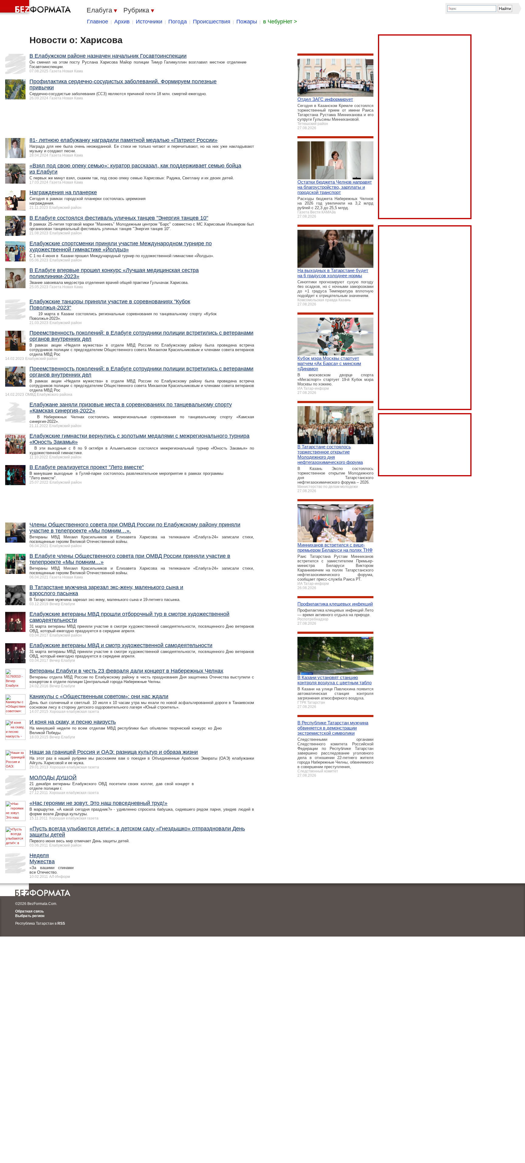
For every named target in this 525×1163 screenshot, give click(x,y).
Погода (177, 22)
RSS (61, 923)
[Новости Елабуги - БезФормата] (36, 7)
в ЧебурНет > (280, 22)
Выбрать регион (29, 916)
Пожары (246, 22)
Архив (122, 22)
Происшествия (211, 22)
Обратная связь (29, 911)
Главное (97, 22)
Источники (149, 22)
